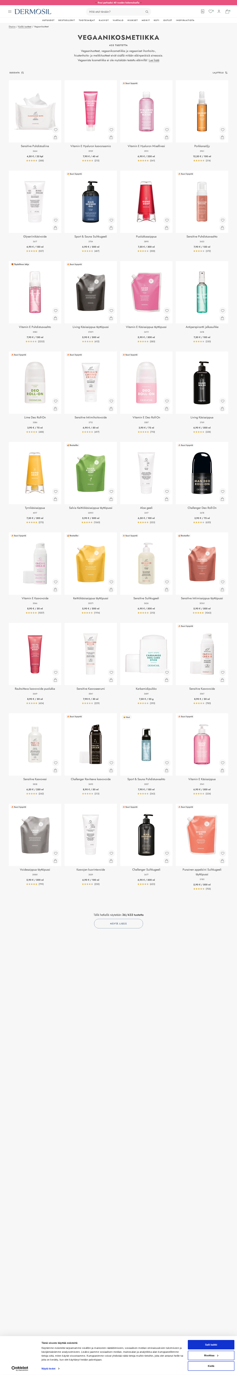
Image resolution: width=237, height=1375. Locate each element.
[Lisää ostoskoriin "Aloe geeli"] (166, 499)
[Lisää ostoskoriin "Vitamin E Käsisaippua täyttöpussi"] (166, 318)
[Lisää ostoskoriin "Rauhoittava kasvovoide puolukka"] (55, 680)
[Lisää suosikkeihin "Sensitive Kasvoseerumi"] (111, 672)
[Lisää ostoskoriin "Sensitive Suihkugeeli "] (166, 589)
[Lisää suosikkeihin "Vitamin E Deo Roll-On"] (167, 401)
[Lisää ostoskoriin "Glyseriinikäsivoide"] (55, 227)
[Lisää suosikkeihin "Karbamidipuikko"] (167, 672)
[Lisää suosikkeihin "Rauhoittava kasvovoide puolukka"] (55, 672)
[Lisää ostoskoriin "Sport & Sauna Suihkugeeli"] (111, 227)
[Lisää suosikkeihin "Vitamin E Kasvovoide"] (55, 582)
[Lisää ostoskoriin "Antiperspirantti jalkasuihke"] (222, 318)
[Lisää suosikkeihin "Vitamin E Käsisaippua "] (222, 762)
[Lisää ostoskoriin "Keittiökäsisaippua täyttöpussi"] (111, 589)
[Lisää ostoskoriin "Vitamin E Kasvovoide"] (55, 589)
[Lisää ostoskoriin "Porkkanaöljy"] (222, 137)
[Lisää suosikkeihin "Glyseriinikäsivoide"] (55, 220)
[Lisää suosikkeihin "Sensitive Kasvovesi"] (55, 762)
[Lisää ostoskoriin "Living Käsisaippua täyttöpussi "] (111, 318)
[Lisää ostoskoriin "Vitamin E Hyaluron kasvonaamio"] (111, 137)
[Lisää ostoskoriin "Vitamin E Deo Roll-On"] (166, 408)
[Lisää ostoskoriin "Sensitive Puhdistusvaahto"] (222, 227)
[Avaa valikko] (10, 11)
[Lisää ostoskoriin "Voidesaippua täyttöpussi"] (55, 861)
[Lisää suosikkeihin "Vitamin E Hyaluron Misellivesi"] (167, 129)
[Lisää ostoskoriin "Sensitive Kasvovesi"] (55, 770)
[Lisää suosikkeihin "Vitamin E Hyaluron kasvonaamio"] (111, 129)
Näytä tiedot (48, 1368)
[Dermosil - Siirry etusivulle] (33, 11)
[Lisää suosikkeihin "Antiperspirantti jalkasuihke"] (222, 310)
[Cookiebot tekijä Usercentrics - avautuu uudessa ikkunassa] (20, 1368)
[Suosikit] (211, 11)
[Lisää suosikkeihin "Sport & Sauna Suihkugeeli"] (111, 220)
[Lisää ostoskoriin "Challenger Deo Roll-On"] (222, 499)
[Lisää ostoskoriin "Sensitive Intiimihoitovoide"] (111, 408)
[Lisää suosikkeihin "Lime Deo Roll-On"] (55, 401)
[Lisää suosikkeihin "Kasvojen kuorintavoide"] (111, 853)
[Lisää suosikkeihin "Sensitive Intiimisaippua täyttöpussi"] (222, 582)
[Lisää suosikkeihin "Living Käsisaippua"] (222, 401)
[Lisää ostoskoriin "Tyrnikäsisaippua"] (55, 499)
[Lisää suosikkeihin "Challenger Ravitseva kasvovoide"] (111, 762)
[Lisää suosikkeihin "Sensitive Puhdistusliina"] (55, 129)
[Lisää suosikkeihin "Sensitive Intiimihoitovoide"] (111, 401)
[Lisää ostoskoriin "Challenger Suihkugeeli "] (166, 861)
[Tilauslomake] (203, 11)
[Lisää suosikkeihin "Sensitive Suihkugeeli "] (167, 582)
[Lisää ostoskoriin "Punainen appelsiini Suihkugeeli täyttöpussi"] (222, 861)
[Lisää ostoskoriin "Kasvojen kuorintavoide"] (111, 861)
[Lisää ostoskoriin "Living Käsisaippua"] (222, 408)
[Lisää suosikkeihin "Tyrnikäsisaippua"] (55, 491)
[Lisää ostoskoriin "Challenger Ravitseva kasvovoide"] (111, 770)
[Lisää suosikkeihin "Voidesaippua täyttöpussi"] (55, 853)
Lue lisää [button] (154, 60)
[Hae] (147, 11)
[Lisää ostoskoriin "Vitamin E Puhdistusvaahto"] (55, 318)
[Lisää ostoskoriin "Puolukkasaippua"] (166, 227)
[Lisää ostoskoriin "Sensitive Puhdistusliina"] (55, 137)
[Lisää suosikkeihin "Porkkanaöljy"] (222, 129)
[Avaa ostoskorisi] (227, 11)
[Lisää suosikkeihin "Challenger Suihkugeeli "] (167, 853)
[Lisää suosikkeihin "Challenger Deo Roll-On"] (222, 491)
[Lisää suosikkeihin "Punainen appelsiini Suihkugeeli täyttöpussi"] (222, 853)
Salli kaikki (211, 1344)
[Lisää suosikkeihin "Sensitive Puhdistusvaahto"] (222, 220)
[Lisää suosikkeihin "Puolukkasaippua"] (167, 220)
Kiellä (211, 1366)
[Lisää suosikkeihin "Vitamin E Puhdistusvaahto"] (55, 310)
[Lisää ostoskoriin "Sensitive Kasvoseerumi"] (111, 680)
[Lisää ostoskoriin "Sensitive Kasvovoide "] (222, 680)
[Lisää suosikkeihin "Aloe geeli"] (167, 491)
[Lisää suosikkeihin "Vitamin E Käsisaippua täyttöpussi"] (167, 310)
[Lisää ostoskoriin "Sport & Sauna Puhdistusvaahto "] (166, 770)
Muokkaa (209, 1355)
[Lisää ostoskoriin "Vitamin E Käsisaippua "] (222, 770)
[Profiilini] (219, 11)
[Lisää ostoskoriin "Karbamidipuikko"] (166, 680)
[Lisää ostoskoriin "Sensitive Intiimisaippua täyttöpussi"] (222, 589)
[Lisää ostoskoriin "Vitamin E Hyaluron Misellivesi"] (166, 137)
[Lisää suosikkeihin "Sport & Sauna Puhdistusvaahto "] (167, 762)
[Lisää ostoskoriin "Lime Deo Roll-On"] (55, 408)
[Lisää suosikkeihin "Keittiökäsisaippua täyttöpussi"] (111, 582)
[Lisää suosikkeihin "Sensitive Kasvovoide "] (222, 672)
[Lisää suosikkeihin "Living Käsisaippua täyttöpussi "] (111, 310)
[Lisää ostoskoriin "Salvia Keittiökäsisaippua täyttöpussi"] (111, 499)
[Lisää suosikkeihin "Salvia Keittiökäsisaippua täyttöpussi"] (111, 491)
